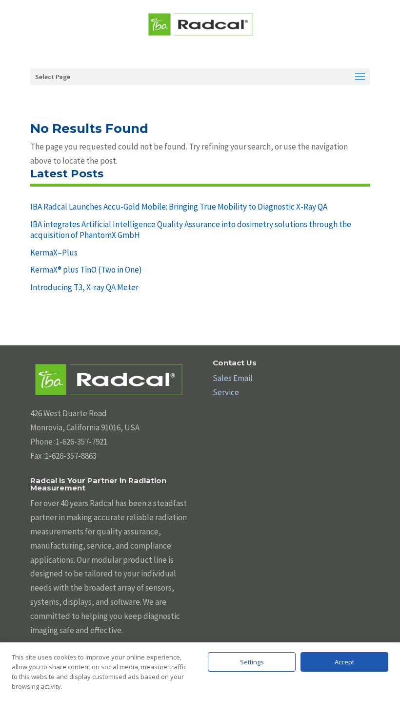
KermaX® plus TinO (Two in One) (86, 269)
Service (226, 392)
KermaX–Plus (54, 252)
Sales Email (233, 378)
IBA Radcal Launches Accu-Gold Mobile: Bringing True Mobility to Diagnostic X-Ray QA (178, 206)
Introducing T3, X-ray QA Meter (84, 287)
